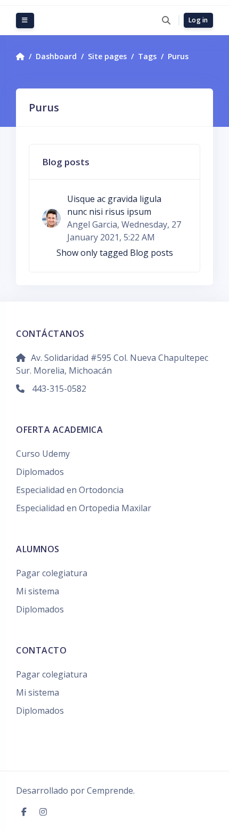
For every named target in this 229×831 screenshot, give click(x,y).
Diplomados (40, 472)
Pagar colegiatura (51, 573)
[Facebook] (25, 812)
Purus (178, 56)
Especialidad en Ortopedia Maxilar (83, 508)
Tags (147, 56)
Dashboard (56, 56)
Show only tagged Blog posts (114, 253)
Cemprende (110, 790)
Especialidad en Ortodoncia (70, 490)
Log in (198, 20)
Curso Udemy (43, 453)
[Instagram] (43, 812)
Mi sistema (37, 591)
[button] (166, 20)
